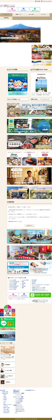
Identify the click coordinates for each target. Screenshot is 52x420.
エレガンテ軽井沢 (13, 287)
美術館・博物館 (6, 410)
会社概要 (38, 1)
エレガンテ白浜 (25, 280)
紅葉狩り (5, 399)
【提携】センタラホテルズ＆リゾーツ (40, 290)
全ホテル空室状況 (12, 10)
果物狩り (5, 397)
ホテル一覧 (31, 14)
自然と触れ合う (6, 412)
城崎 (23, 287)
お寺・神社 (6, 405)
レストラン (43, 14)
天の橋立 (24, 283)
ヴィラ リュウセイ (36, 286)
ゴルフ (5, 401)
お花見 (5, 394)
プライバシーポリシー (47, 1)
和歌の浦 (34, 283)
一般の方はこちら (35, 10)
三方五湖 (34, 281)
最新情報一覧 (29, 225)
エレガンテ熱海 (12, 284)
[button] (9, 267)
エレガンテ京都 (12, 289)
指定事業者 (6, 17)
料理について (19, 14)
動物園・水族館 (6, 407)
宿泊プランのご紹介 (20, 409)
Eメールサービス (19, 406)
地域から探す (5, 391)
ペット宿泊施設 (19, 399)
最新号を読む (34, 99)
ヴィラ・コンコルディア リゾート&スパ (41, 284)
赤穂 (23, 281)
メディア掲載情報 (19, 398)
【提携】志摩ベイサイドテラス (38, 289)
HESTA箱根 (34, 280)
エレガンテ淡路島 (13, 283)
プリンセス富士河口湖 (14, 281)
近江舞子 (24, 286)
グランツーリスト (19, 408)
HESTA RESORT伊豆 (13, 286)
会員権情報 (18, 403)
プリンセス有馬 (12, 280)
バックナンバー (46, 99)
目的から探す (5, 393)
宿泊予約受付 (23, 10)
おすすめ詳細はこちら (14, 99)
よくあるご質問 (19, 401)
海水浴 (5, 396)
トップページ (6, 14)
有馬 (23, 284)
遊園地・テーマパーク (8, 404)
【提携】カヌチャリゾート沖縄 (38, 287)
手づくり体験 (6, 409)
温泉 (4, 402)
